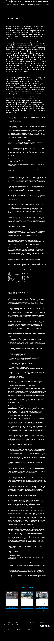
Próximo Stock (21, 1)
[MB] (8, 4)
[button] (1, 639)
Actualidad (27, 1)
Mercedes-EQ (7, 629)
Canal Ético (27, 638)
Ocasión (17, 622)
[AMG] (23, 4)
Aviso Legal (6, 638)
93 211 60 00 (8, 604)
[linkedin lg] (48, 626)
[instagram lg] (43, 626)
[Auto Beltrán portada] (7, 1)
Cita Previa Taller (34, 1)
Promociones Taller (31, 624)
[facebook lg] (41, 626)
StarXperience (7, 631)
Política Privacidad (11, 638)
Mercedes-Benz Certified (9, 624)
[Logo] (0, 1)
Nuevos (17, 627)
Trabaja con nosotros (21, 638)
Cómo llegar (12, 610)
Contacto (40, 1)
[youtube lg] (46, 626)
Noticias (29, 627)
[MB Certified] (15, 4)
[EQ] (31, 4)
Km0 (17, 624)
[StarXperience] (38, 4)
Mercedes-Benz (7, 622)
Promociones (45, 1)
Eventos (29, 629)
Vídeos (29, 631)
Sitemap (16, 638)
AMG (5, 627)
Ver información (12, 607)
